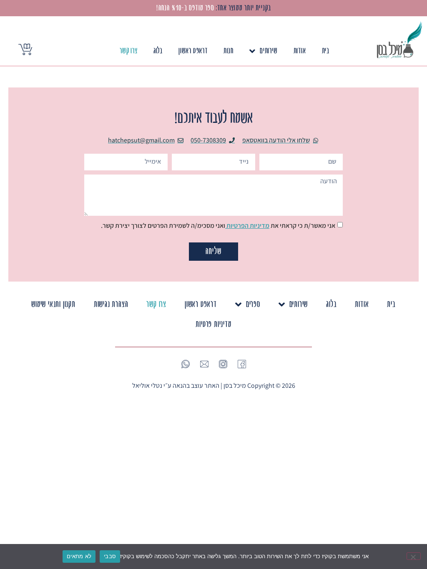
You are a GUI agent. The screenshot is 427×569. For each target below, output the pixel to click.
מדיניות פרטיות (213, 324)
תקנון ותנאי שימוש (53, 304)
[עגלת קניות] (25, 49)
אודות (300, 51)
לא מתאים (79, 556)
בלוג (158, 51)
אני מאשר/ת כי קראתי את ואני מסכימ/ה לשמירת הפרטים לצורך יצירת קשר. (218, 225)
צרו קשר (129, 51)
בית (325, 51)
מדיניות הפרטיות (247, 225)
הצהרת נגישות (111, 304)
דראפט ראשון (193, 51)
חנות (229, 51)
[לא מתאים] (414, 556)
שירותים (269, 51)
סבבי (110, 556)
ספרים (253, 304)
